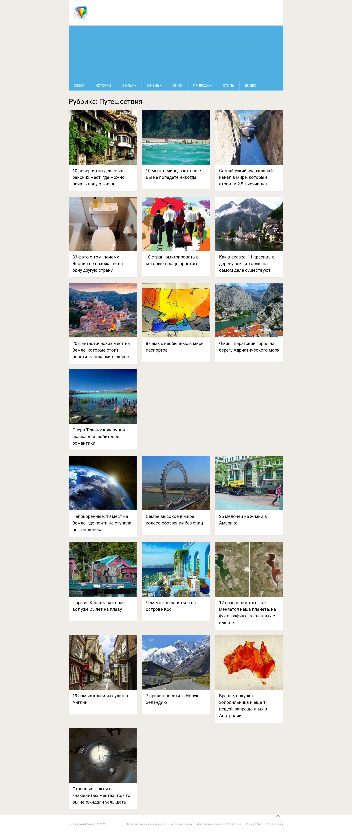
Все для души (77, 824)
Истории (103, 85)
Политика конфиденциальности (146, 824)
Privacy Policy (254, 824)
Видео (250, 85)
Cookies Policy (275, 824)
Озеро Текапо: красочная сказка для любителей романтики (98, 436)
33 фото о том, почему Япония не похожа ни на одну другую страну (97, 263)
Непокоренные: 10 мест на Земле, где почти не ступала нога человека (101, 523)
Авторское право (181, 824)
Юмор (79, 85)
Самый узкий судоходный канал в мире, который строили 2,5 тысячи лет (246, 177)
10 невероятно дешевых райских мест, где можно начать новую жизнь (98, 177)
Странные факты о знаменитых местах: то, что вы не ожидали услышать (101, 795)
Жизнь (153, 85)
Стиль (228, 85)
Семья (127, 85)
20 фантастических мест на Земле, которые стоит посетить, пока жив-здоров (101, 350)
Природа (201, 85)
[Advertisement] (176, 53)
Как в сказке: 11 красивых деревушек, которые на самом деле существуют (246, 263)
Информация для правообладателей (219, 824)
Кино (177, 85)
